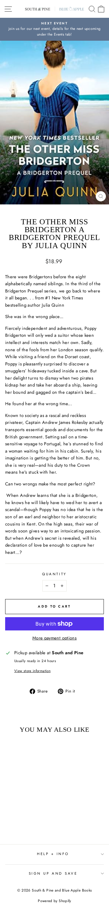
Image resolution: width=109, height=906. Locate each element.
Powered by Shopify (54, 901)
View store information (32, 670)
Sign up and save (53, 873)
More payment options (54, 638)
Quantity (54, 573)
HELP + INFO (53, 853)
